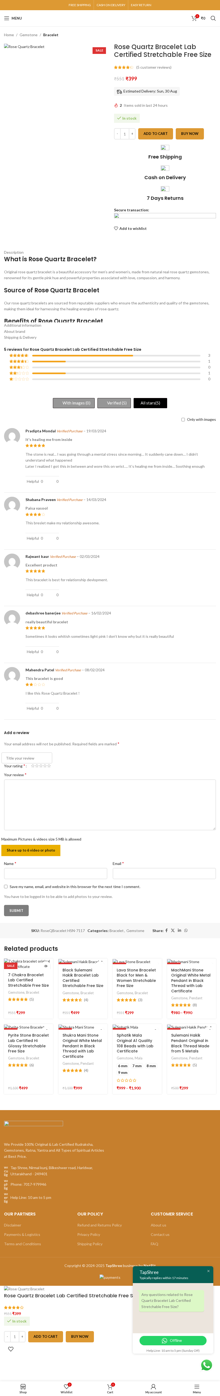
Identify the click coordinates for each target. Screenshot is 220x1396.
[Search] (213, 18)
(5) (32, 999)
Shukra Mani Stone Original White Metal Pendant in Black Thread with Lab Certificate (82, 1046)
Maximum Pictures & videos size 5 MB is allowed (41, 839)
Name (10, 863)
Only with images (201, 419)
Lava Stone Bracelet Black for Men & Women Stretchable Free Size (136, 978)
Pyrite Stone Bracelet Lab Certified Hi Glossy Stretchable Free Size (28, 1043)
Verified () (116, 402)
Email (118, 863)
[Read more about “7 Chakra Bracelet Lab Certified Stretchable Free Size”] (45, 966)
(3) (140, 1000)
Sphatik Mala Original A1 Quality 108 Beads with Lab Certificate (135, 1043)
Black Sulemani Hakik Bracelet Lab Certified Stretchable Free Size (83, 978)
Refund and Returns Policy (99, 1225)
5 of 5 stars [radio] (49, 766)
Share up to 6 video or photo (31, 850)
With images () (76, 402)
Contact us (160, 1234)
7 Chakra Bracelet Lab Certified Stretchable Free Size (28, 980)
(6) (32, 1065)
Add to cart (156, 133)
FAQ (154, 1244)
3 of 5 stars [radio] (41, 766)
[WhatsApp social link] (186, 930)
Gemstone (29, 34)
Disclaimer (12, 1225)
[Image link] (33, 1128)
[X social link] (172, 930)
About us (158, 1225)
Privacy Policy (88, 1234)
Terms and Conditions (22, 1244)
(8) (195, 1005)
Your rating (14, 766)
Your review (15, 774)
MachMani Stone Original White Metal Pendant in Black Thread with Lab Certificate (191, 980)
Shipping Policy (89, 1244)
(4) (86, 1000)
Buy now (190, 133)
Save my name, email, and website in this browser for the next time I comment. (75, 886)
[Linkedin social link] (179, 930)
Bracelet (50, 34)
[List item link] (55, 1184)
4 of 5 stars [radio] (45, 766)
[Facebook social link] (166, 930)
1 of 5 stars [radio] (33, 766)
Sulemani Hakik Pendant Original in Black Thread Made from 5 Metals (190, 1043)
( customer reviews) (153, 67)
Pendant (195, 998)
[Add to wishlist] (10, 1349)
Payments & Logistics (22, 1234)
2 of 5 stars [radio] (37, 766)
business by (130, 1265)
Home (9, 34)
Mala (138, 1058)
